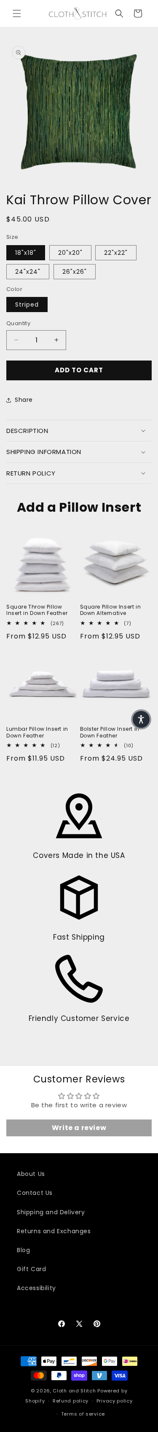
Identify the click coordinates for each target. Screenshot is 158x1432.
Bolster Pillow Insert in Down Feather (109, 732)
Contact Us (35, 1193)
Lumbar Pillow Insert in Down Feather (37, 732)
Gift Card (31, 1269)
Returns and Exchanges (54, 1231)
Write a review (79, 1128)
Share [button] (24, 399)
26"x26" (74, 271)
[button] (17, 13)
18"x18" (25, 252)
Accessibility (36, 1288)
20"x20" (70, 252)
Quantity (18, 323)
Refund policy (70, 1400)
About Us (31, 1174)
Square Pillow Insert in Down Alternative (110, 610)
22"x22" (116, 252)
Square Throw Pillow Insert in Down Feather (36, 610)
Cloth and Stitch (74, 1390)
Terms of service (83, 1414)
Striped (27, 304)
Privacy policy (114, 1400)
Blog (23, 1250)
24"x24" (27, 271)
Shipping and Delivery (51, 1212)
